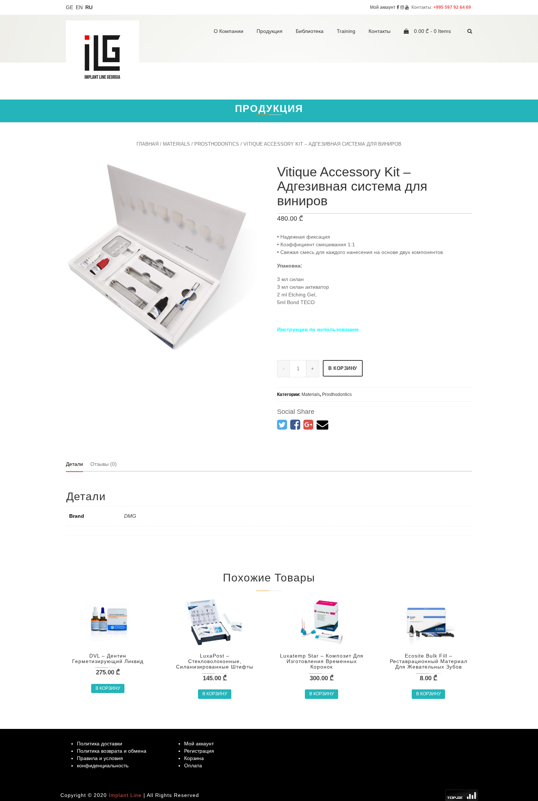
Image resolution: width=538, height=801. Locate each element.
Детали (74, 464)
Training (346, 31)
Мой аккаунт (383, 7)
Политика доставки (99, 743)
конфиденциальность (102, 765)
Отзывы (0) (103, 464)
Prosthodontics (216, 144)
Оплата (193, 765)
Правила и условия (100, 758)
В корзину (342, 368)
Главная (147, 144)
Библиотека (310, 31)
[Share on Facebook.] (295, 424)
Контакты (380, 31)
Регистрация (199, 751)
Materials (176, 144)
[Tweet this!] (282, 424)
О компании (228, 31)
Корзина (194, 758)
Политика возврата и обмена (111, 751)
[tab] (74, 464)
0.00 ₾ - (431, 31)
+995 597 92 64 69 (452, 7)
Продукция (270, 31)
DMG (130, 516)
